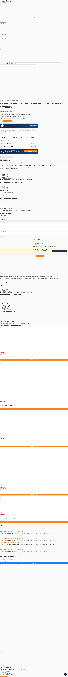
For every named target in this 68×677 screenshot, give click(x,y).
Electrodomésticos (4, 34)
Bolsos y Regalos (58, 25)
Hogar (44, 25)
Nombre (1, 227)
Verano (2, 27)
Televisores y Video (10, 25)
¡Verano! (39, 25)
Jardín (2, 40)
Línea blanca (18, 25)
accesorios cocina (25, 25)
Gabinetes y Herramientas (5, 38)
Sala (1, 44)
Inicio (1, 100)
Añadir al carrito (7, 121)
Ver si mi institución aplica (59, 251)
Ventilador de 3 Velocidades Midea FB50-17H (7, 405)
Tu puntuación (2, 219)
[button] (34, 528)
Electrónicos (3, 36)
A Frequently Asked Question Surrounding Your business (15, 528)
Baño (3, 100)
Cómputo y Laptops (33, 25)
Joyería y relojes (4, 42)
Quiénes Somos (3, 654)
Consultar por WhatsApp (31, 151)
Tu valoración (2, 222)
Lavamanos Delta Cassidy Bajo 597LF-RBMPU (7, 491)
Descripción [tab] (3, 157)
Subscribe (34, 563)
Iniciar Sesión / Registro (4, 20)
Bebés (2, 32)
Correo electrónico (3, 231)
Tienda (2, 652)
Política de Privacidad (4, 661)
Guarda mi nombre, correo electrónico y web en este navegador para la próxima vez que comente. (18, 234)
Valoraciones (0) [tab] (10, 157)
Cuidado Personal (50, 25)
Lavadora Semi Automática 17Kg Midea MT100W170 (8, 356)
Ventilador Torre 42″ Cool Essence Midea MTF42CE (8, 518)
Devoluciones (3, 659)
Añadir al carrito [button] (34, 359)
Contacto (2, 656)
